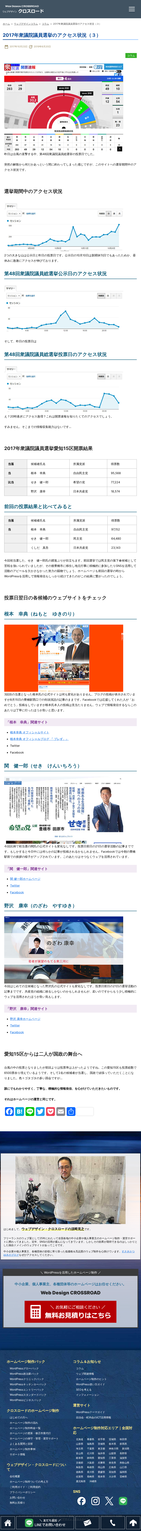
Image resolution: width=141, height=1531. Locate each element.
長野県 (123, 1453)
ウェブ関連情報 (85, 1373)
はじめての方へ (19, 1417)
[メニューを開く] (131, 9)
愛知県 (101, 1458)
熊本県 (101, 1476)
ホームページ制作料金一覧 (25, 1428)
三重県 (112, 1458)
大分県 (112, 1476)
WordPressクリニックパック (27, 1379)
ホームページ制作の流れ (24, 1422)
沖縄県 (93, 1481)
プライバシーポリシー (22, 1492)
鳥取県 (79, 1467)
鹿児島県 (81, 1481)
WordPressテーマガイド (90, 1412)
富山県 (79, 1453)
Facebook (17, 892)
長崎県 (90, 1476)
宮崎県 (123, 1476)
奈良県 (112, 1462)
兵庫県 (101, 1462)
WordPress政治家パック (24, 1373)
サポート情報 (17, 1454)
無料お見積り (17, 1502)
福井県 (101, 1453)
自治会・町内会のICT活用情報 (93, 1417)
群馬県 (123, 1444)
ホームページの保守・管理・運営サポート (34, 1438)
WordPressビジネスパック (25, 1400)
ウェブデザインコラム (26, 23)
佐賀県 (79, 1476)
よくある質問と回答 (21, 1443)
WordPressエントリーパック (27, 1389)
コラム (45, 23)
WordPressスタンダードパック (28, 1394)
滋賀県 (123, 1458)
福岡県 (123, 1472)
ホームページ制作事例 (22, 1449)
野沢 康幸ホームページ (25, 1019)
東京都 (101, 1448)
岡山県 (101, 1467)
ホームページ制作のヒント (91, 1379)
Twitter (15, 885)
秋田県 (123, 1439)
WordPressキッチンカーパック (28, 1384)
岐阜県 (79, 1458)
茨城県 (101, 1444)
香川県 (90, 1472)
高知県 (112, 1472)
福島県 (90, 1444)
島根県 (90, 1467)
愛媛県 (101, 1472)
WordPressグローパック (24, 1368)
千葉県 (90, 1448)
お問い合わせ (17, 1497)
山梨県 (112, 1453)
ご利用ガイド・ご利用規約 (25, 1486)
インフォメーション (87, 1394)
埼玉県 (79, 1448)
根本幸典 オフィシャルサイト (29, 732)
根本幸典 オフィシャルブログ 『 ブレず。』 (39, 739)
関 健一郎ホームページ (25, 879)
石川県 (90, 1453)
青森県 (90, 1439)
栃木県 (112, 1444)
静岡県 (90, 1458)
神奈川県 (113, 1448)
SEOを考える (84, 1389)
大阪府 (90, 1462)
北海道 (79, 1439)
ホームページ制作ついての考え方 (29, 1481)
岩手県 (101, 1439)
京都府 (79, 1462)
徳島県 (79, 1472)
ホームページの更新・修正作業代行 (30, 1433)
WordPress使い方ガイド (90, 1384)
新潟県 (125, 1448)
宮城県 (112, 1439)
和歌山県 (124, 1462)
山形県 (79, 1444)
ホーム (6, 23)
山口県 (123, 1467)
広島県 (112, 1467)
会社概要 (15, 1476)
